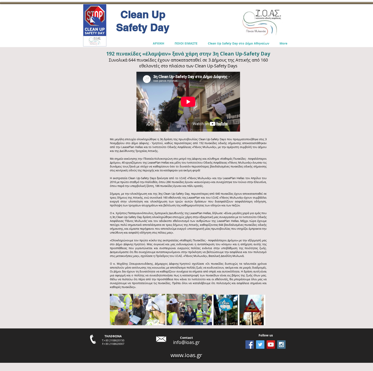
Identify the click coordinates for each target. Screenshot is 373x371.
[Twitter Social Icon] (260, 344)
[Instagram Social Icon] (281, 344)
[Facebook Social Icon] (249, 344)
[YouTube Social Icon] (271, 344)
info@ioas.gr (186, 342)
